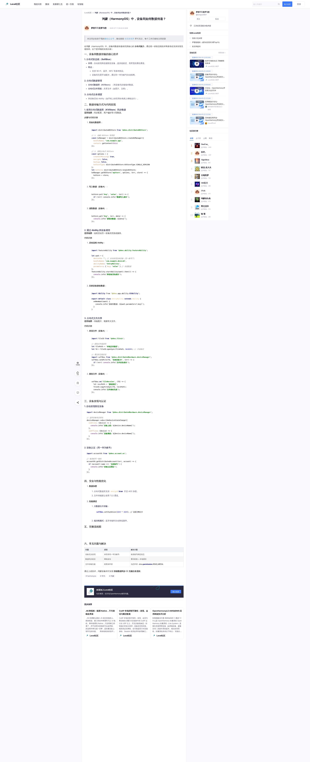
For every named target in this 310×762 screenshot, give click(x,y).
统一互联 (70, 4)
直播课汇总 (57, 4)
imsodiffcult (212, 123)
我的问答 (38, 4)
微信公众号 (109, 38)
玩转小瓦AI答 (197, 38)
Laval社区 (88, 13)
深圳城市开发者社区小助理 (215, 108)
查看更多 (221, 53)
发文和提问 (196, 46)
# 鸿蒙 (111, 576)
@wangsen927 (201, 15)
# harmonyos (91, 576)
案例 (47, 4)
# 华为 (102, 576)
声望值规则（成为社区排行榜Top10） (206, 42)
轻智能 (80, 4)
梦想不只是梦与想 (202, 12)
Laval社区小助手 (213, 66)
